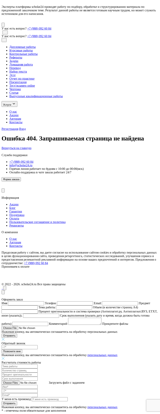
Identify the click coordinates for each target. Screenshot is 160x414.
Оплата (14, 218)
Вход (22, 128)
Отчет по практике (22, 78)
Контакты (15, 122)
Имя (4, 303)
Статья (13, 92)
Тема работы (46, 307)
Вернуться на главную (16, 148)
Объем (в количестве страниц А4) (115, 307)
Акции (14, 115)
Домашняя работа (21, 64)
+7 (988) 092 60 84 (39, 28)
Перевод (15, 68)
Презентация (18, 82)
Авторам (15, 118)
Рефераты (15, 57)
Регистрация (10, 128)
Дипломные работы (22, 47)
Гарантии (15, 211)
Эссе (12, 75)
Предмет (144, 303)
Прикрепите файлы (115, 323)
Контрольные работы (23, 54)
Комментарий (58, 323)
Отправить (9, 335)
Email (97, 303)
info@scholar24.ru (20, 165)
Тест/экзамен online (22, 85)
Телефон (50, 303)
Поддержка (16, 215)
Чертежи (15, 89)
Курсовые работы (21, 50)
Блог (12, 208)
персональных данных (102, 355)
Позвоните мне (12, 351)
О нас (13, 111)
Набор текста (18, 71)
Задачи (13, 61)
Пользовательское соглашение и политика (37, 222)
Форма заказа (11, 179)
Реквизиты (16, 225)
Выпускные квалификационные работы (36, 96)
